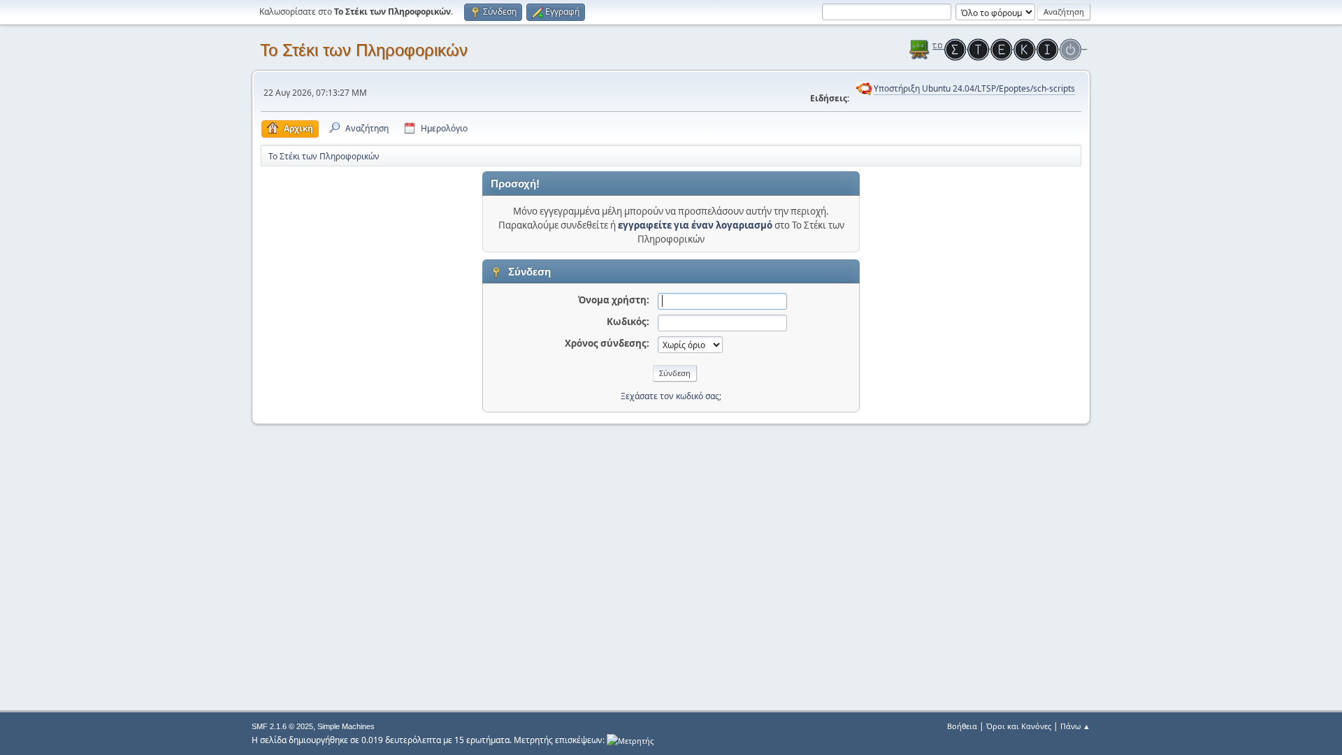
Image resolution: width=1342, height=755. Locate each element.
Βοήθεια (962, 726)
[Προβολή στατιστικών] (630, 740)
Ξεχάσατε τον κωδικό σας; (671, 396)
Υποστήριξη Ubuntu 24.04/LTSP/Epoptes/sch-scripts (974, 88)
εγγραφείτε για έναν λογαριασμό (695, 225)
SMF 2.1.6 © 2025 (282, 726)
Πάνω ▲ (1075, 726)
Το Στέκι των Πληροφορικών (364, 50)
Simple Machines (346, 726)
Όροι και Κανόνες (1018, 726)
